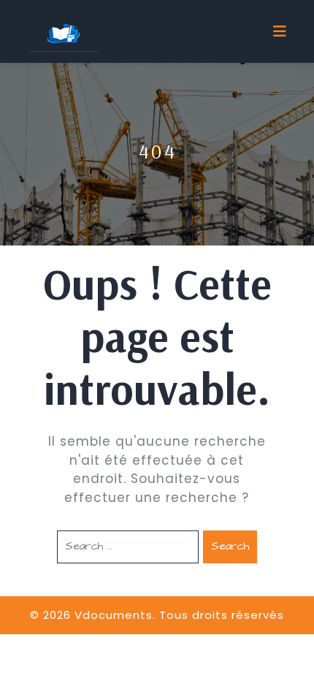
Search (230, 546)
